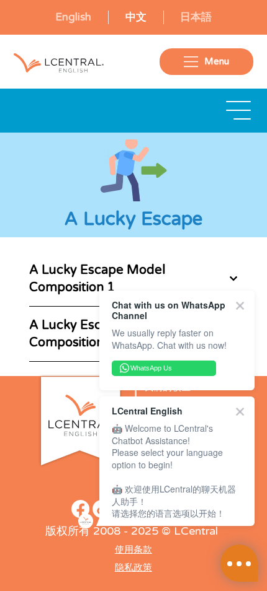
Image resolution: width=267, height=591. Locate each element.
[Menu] (239, 110)
